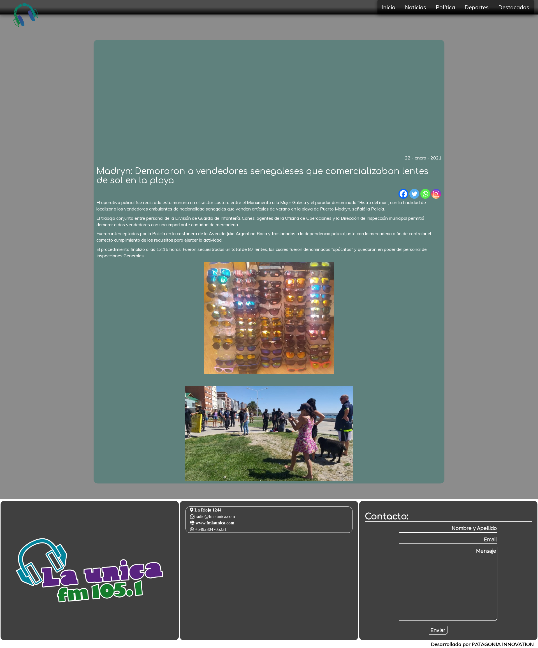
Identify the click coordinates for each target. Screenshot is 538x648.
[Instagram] (436, 194)
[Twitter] (414, 194)
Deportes (477, 7)
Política (445, 7)
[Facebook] (403, 194)
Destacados (513, 7)
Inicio (388, 7)
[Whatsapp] (425, 194)
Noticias (415, 7)
